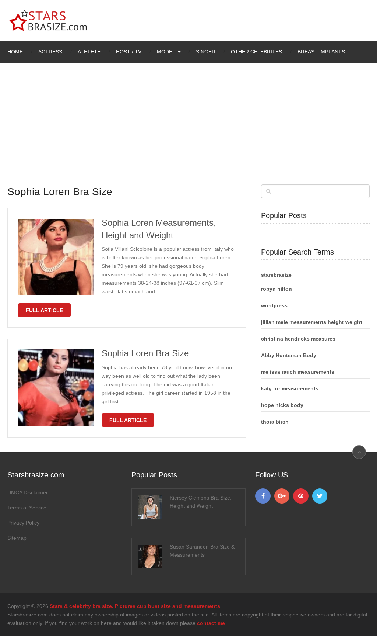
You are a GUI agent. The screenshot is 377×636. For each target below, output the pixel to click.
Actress (50, 52)
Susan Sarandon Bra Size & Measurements (202, 551)
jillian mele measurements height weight (311, 322)
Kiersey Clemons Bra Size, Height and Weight (201, 502)
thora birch (275, 422)
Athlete (89, 52)
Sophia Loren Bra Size (145, 353)
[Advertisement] (189, 129)
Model (166, 52)
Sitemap (17, 538)
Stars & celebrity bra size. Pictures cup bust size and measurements (135, 606)
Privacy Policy (23, 523)
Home (15, 52)
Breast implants (321, 52)
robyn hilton (276, 289)
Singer (205, 52)
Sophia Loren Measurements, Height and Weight (159, 229)
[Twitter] (320, 496)
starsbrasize (276, 275)
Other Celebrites (256, 52)
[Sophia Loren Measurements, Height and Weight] (56, 257)
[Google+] (282, 496)
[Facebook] (263, 496)
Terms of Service (26, 508)
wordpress (274, 305)
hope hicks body (282, 405)
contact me (211, 623)
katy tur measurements (289, 388)
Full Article (44, 310)
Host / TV (128, 52)
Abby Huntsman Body (288, 355)
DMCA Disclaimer (27, 492)
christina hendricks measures (298, 339)
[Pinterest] (301, 496)
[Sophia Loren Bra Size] (56, 387)
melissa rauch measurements (297, 372)
